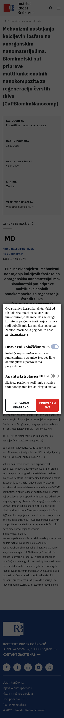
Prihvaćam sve (47, 405)
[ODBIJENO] (55, 381)
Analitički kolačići (21, 376)
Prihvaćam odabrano (21, 405)
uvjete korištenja (16, 334)
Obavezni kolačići (21, 347)
